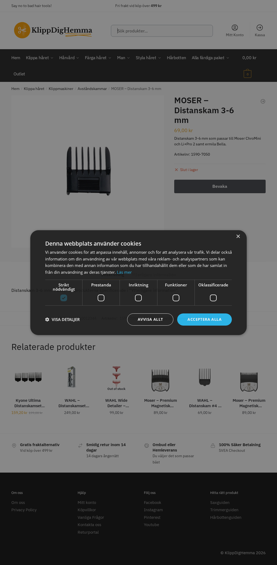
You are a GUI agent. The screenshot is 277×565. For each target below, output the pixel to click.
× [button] (238, 236)
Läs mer (124, 272)
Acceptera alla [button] (204, 319)
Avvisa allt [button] (150, 319)
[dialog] (138, 282)
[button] (62, 319)
